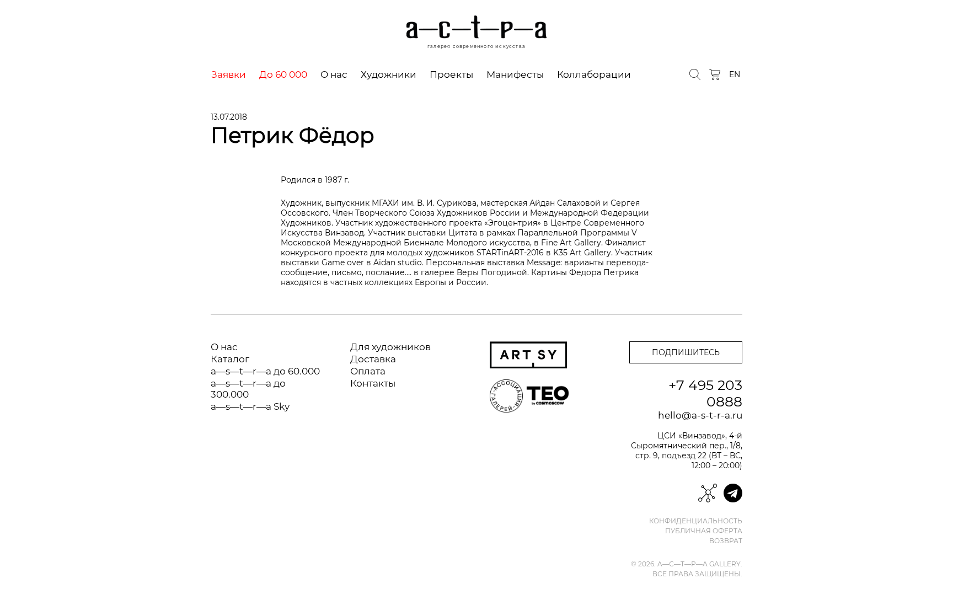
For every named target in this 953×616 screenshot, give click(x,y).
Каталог (230, 359)
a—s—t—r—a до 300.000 (248, 389)
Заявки (228, 74)
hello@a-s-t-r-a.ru (700, 415)
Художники (388, 74)
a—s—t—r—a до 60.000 (265, 371)
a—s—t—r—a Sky (250, 406)
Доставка (373, 359)
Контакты (372, 383)
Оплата (368, 371)
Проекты (451, 74)
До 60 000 (283, 74)
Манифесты (515, 74)
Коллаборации (594, 74)
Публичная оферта (703, 531)
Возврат (725, 541)
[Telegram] (733, 493)
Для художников (390, 346)
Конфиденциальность (695, 521)
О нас (333, 74)
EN (734, 74)
